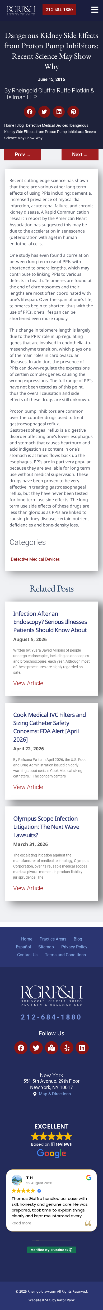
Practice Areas (53, 939)
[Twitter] (36, 1047)
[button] (30, 112)
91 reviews (61, 1144)
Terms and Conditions (65, 954)
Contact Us (27, 954)
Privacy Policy (74, 946)
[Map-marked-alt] (51, 1047)
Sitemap (46, 946)
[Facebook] (20, 1047)
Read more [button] (21, 1223)
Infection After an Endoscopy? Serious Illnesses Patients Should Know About (50, 621)
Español (23, 946)
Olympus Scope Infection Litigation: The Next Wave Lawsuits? (46, 826)
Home (9, 125)
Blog (20, 125)
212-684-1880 (51, 1017)
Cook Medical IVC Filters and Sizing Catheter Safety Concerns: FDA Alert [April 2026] (49, 727)
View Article (28, 683)
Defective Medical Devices (47, 125)
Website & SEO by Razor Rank (52, 1300)
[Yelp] (66, 1047)
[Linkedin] (82, 1047)
